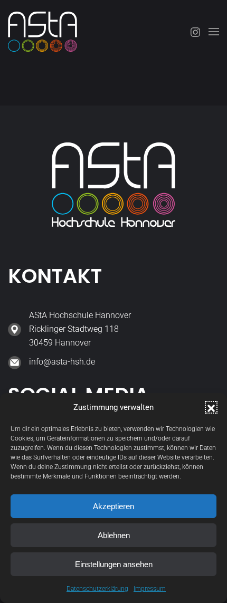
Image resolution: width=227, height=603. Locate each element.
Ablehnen (114, 535)
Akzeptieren (113, 506)
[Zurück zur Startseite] (42, 32)
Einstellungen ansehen (114, 564)
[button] (211, 407)
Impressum (150, 588)
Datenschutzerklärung (97, 588)
